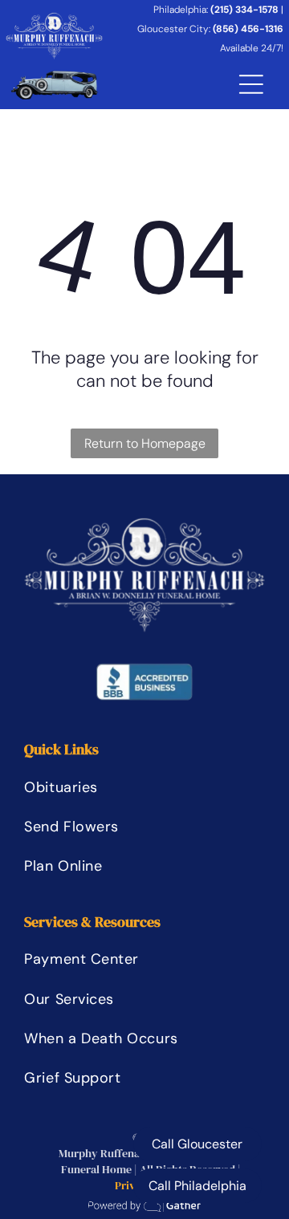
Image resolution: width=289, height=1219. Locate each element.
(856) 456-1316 (248, 28)
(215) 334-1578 (244, 9)
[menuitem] (100, 787)
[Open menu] (251, 84)
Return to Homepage (145, 443)
